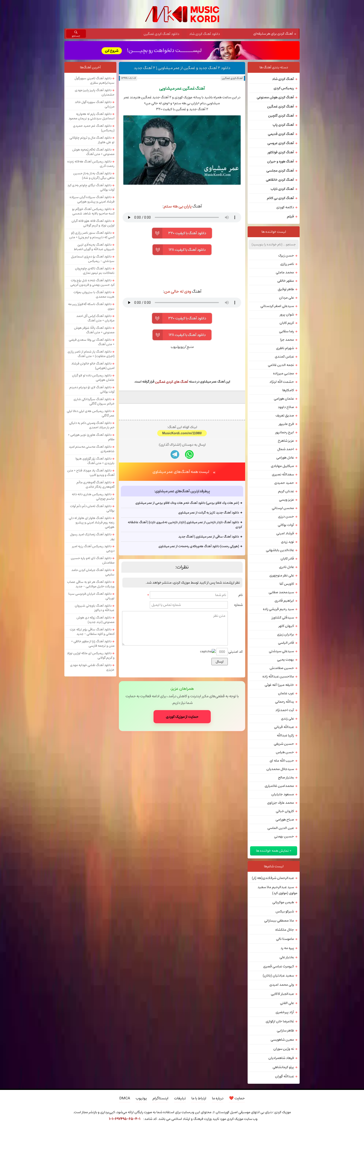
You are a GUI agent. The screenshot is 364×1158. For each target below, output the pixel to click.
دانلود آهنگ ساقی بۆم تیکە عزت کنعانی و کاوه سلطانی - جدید (92, 632)
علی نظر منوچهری (281, 575)
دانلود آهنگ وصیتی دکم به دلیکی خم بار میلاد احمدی (91, 425)
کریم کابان (287, 323)
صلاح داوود (286, 407)
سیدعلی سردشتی (281, 651)
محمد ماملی (285, 272)
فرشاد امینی (285, 533)
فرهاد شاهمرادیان (281, 1058)
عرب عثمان (286, 693)
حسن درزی (286, 516)
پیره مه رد (287, 948)
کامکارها (288, 390)
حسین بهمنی (284, 836)
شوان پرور (287, 314)
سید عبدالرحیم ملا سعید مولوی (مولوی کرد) (277, 890)
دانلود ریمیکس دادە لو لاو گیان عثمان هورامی (93, 378)
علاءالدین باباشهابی (280, 550)
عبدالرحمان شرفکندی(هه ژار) (273, 878)
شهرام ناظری (285, 348)
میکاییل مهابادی (282, 466)
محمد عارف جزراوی (280, 803)
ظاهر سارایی (285, 1030)
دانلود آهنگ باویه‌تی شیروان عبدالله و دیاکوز (94, 608)
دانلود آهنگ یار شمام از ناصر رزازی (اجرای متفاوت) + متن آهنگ (91, 354)
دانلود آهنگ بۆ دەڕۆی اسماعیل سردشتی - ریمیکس (92, 259)
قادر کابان (287, 559)
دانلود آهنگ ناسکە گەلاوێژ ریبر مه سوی (91, 306)
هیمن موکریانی (283, 902)
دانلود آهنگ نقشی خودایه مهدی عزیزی (92, 667)
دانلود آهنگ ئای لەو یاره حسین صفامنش (92, 560)
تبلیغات (180, 1098)
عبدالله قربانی (284, 727)
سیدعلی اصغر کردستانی (277, 306)
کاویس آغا (287, 584)
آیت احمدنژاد (284, 710)
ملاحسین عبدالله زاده (278, 676)
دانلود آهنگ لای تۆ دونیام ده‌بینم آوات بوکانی (91, 389)
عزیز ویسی (286, 500)
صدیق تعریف (285, 415)
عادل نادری (286, 567)
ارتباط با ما (198, 1098)
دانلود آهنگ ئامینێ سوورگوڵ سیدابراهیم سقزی (94, 80)
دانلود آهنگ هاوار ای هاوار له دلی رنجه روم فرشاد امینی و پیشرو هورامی (91, 522)
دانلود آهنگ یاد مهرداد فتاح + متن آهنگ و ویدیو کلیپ (90, 473)
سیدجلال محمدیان (280, 769)
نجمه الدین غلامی (281, 365)
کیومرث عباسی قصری (278, 966)
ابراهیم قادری (284, 601)
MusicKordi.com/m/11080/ (182, 433)
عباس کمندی (284, 357)
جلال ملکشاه (284, 930)
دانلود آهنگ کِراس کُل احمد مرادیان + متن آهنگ (95, 318)
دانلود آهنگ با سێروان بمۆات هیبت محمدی (94, 294)
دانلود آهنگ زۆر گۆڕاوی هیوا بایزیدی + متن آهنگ (95, 461)
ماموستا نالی (285, 939)
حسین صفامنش (282, 668)
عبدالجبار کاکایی (282, 994)
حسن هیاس (285, 752)
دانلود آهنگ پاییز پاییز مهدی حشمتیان (94, 92)
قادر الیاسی (286, 643)
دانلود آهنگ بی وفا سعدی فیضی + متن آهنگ (91, 342)
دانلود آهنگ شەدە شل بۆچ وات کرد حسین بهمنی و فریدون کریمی (92, 282)
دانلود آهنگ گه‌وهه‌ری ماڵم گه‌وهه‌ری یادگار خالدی (95, 484)
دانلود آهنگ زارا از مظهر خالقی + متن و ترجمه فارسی (92, 643)
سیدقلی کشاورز (283, 617)
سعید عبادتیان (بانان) (278, 975)
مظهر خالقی (285, 281)
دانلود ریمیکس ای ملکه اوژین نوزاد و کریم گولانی (90, 655)
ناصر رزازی (287, 264)
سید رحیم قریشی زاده (278, 609)
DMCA (124, 1098)
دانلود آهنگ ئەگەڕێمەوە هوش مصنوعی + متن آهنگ (93, 152)
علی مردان (286, 298)
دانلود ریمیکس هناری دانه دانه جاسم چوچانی (93, 496)
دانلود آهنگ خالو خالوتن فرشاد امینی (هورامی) (92, 366)
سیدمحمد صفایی (281, 592)
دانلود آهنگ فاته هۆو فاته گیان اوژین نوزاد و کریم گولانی (93, 223)
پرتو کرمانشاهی (283, 1067)
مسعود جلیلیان (282, 794)
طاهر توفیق (286, 289)
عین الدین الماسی (280, 828)
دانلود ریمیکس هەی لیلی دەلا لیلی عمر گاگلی (90, 413)
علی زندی (287, 718)
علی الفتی (287, 1003)
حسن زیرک (286, 255)
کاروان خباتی (285, 811)
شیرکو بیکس (285, 911)
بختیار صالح (286, 777)
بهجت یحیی (285, 660)
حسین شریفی (284, 744)
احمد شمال (285, 449)
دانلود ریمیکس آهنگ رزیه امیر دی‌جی (93, 548)
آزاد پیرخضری (285, 1012)
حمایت (237, 1098)
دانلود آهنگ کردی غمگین (161, 34)
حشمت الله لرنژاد (281, 382)
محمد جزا (287, 340)
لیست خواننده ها (273, 232)
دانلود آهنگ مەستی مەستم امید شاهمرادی (91, 449)
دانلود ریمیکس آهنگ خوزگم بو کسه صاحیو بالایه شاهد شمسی (93, 211)
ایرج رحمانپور (284, 432)
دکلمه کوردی (285, 207)
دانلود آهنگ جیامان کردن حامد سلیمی (92, 572)
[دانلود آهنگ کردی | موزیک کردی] (182, 14)
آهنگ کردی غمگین (232, 78)
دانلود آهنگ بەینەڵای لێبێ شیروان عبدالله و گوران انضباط (94, 247)
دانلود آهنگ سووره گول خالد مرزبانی (94, 104)
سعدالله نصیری (283, 474)
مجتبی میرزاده (283, 373)
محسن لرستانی (283, 508)
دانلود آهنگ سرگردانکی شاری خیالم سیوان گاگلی (94, 401)
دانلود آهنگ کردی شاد (204, 34)
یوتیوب (141, 1098)
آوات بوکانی (286, 525)
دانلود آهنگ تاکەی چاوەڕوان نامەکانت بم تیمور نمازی (94, 271)
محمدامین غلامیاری (279, 786)
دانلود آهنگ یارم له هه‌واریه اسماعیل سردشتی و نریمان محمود (91, 116)
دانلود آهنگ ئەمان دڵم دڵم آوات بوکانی (92, 508)
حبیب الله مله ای (282, 761)
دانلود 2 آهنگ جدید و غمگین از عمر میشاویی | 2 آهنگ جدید (182, 67)
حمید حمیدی (284, 483)
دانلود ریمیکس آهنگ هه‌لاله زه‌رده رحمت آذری (90, 164)
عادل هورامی (285, 458)
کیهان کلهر (286, 626)
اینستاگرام (160, 1098)
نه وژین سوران (283, 1049)
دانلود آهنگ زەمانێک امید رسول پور (92, 536)
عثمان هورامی (284, 399)
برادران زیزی (285, 634)
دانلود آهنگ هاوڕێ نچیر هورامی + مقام (91, 437)
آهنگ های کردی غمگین (171, 382)
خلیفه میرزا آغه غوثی (279, 685)
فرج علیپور (286, 424)
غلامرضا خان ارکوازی (280, 1021)
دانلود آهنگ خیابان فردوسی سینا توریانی (91, 596)
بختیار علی (287, 957)
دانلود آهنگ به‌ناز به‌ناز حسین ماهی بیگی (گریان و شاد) (93, 175)
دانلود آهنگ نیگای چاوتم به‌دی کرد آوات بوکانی (90, 187)
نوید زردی (287, 542)
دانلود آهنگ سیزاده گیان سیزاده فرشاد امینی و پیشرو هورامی (92, 199)
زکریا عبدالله (285, 735)
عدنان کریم (286, 491)
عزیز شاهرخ (286, 441)
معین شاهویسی (282, 1040)
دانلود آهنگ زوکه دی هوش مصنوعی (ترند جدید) (95, 620)
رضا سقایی (286, 331)
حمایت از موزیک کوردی (182, 716)
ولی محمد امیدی (281, 985)
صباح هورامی (285, 820)
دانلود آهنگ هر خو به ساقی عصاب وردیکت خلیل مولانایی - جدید (90, 584)
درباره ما (217, 1098)
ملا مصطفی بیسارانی (279, 921)
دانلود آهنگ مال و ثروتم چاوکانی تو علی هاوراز (92, 140)
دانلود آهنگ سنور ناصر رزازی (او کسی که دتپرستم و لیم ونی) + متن (91, 235)
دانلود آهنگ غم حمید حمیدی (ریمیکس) (93, 128)
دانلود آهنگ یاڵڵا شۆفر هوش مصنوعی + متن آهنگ (94, 330)
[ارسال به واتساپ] (189, 454)
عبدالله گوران (284, 1076)
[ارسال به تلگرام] (175, 454)
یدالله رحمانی (284, 702)
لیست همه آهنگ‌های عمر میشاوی (181, 471)
